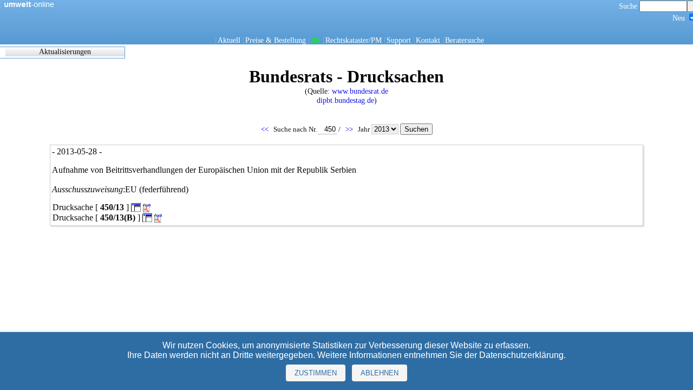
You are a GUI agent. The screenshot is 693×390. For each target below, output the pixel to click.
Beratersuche (464, 40)
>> (350, 129)
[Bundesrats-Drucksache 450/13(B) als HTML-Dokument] (147, 217)
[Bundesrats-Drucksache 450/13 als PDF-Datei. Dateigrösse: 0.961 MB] (148, 208)
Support (399, 40)
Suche (629, 6)
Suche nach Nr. (295, 129)
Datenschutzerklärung (521, 355)
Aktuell (229, 40)
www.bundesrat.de (360, 91)
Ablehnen (379, 373)
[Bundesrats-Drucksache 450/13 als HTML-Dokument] (136, 207)
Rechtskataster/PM (353, 40)
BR (316, 40)
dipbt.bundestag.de (345, 100)
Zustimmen (316, 373)
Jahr (364, 129)
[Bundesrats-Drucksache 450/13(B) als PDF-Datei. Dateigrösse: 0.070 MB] (159, 218)
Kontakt (428, 40)
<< (265, 129)
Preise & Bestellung (275, 40)
